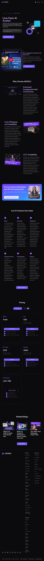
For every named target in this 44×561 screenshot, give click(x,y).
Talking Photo (27, 479)
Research (27, 524)
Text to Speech (26, 502)
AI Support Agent (27, 496)
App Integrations (38, 478)
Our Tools (36, 473)
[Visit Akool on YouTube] (5, 552)
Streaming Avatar (27, 458)
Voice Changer (28, 507)
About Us (27, 519)
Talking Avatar (27, 466)
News (26, 526)
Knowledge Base (38, 476)
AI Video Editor (26, 474)
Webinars (36, 464)
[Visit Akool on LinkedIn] (13, 552)
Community (37, 480)
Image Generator (27, 483)
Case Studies (37, 457)
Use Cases (36, 459)
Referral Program (26, 537)
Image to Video (26, 477)
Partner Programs (27, 544)
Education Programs (27, 541)
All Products (27, 455)
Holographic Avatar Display (27, 513)
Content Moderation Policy (27, 551)
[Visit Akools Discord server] (7, 552)
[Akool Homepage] (4, 2)
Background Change (27, 486)
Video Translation (27, 463)
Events (26, 529)
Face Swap (27, 468)
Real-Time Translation (27, 499)
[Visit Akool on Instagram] (15, 552)
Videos (36, 462)
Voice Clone (27, 505)
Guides (36, 466)
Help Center (37, 455)
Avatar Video (27, 460)
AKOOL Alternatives (38, 469)
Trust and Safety (27, 547)
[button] (35, 2)
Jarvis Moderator (27, 493)
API (35, 471)
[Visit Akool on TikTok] (2, 552)
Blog (26, 522)
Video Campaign (27, 489)
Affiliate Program (26, 534)
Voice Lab (27, 509)
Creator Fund (27, 531)
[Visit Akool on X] (10, 552)
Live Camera (27, 470)
